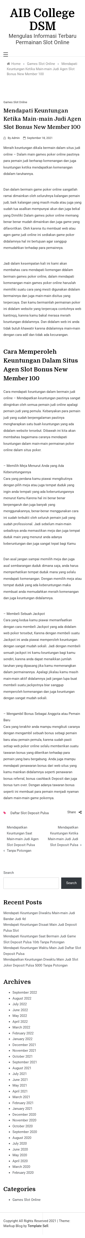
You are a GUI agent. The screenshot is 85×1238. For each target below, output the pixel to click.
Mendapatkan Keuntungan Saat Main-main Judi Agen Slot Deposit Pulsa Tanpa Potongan (23, 839)
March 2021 (21, 1097)
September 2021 (24, 1062)
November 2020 (24, 1120)
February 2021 (23, 1103)
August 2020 (21, 1138)
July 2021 (19, 1074)
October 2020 (22, 1126)
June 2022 (20, 1010)
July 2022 (19, 1004)
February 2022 (23, 1033)
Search (8, 873)
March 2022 (21, 1027)
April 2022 (20, 1022)
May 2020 (19, 1155)
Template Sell (38, 1226)
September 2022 (24, 992)
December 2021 (24, 1045)
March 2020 (21, 1167)
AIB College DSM (42, 20)
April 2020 (20, 1161)
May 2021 (19, 1085)
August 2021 (21, 1068)
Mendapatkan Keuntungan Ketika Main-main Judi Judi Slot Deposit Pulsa (63, 836)
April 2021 (20, 1091)
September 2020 (24, 1132)
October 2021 (22, 1056)
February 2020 (23, 1173)
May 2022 (19, 1016)
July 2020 (19, 1143)
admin (16, 138)
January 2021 (22, 1109)
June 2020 (20, 1149)
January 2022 (22, 1039)
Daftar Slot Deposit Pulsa (29, 813)
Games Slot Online (15, 102)
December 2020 (24, 1115)
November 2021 (24, 1051)
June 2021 (20, 1080)
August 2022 (21, 998)
